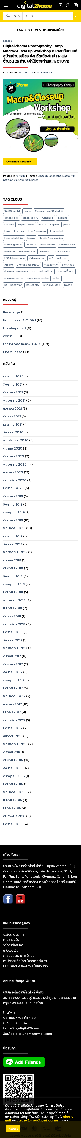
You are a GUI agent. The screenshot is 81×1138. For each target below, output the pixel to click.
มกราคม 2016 (13, 823)
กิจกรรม (7, 40)
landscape (55, 176)
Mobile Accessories (51, 238)
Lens (7, 231)
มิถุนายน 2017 (13, 688)
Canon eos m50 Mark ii (49, 211)
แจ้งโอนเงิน (10, 950)
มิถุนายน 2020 (13, 456)
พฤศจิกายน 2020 (15, 440)
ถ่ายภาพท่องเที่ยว (42, 271)
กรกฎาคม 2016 (14, 776)
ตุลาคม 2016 (12, 752)
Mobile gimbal (13, 245)
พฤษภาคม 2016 (14, 792)
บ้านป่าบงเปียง (22, 180)
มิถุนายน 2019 (13, 520)
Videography (37, 258)
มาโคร (34, 180)
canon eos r (11, 218)
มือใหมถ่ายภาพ (13, 285)
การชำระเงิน (11, 939)
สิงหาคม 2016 (13, 768)
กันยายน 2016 (13, 760)
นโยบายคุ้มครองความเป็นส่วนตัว (25, 966)
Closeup (43, 176)
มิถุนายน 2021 (13, 392)
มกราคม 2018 (13, 632)
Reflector (9, 251)
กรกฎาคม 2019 (14, 512)
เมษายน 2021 (12, 408)
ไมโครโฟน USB (51, 285)
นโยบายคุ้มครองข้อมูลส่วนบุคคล (37, 1120)
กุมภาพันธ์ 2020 (14, 480)
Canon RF (48, 218)
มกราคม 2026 (13, 376)
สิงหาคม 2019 (12, 504)
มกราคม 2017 (12, 728)
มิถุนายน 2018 (13, 592)
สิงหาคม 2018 (13, 576)
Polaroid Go (47, 245)
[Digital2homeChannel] (20, 902)
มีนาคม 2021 (12, 416)
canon (27, 211)
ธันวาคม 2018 (12, 544)
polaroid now (67, 245)
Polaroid (31, 245)
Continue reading (20, 161)
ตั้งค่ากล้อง (67, 265)
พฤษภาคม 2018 (14, 600)
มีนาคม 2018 (12, 616)
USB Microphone (14, 258)
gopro (66, 224)
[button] (5, 5)
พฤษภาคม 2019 (14, 528)
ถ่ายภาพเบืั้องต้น (65, 271)
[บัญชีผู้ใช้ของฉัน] (68, 5)
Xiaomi (8, 265)
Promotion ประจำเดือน (19, 320)
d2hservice (44, 72)
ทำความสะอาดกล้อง (38, 278)
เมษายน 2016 (12, 800)
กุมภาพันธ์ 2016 (14, 816)
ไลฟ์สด (68, 285)
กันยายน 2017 (13, 664)
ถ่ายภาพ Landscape (16, 271)
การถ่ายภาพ (51, 265)
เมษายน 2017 (12, 704)
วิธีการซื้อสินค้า (13, 944)
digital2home (26, 224)
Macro (66, 176)
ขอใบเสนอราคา (13, 934)
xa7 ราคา (62, 258)
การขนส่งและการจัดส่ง (18, 955)
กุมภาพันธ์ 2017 (14, 720)
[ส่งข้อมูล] (75, 16)
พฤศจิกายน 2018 (15, 552)
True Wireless (61, 251)
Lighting (19, 231)
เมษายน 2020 (13, 472)
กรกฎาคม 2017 (14, 680)
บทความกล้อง (12, 352)
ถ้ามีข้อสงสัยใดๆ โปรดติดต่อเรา (25, 960)
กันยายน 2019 (13, 496)
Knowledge (11, 312)
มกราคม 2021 (12, 424)
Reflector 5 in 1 (27, 251)
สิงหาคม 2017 (12, 672)
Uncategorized (14, 328)
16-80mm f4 (12, 211)
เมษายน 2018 (12, 608)
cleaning (63, 218)
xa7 (51, 258)
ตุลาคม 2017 (12, 656)
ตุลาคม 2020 (12, 448)
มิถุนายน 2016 (13, 783)
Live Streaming (37, 231)
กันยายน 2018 (13, 568)
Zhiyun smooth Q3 (28, 265)
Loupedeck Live (13, 238)
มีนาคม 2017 (12, 712)
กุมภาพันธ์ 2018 (14, 624)
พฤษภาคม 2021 (14, 400)
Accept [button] (13, 1129)
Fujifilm (54, 224)
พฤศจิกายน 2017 (15, 648)
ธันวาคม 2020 (13, 432)
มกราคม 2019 (12, 536)
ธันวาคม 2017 (12, 640)
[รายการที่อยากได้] (61, 5)
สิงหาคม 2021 (12, 384)
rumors (44, 251)
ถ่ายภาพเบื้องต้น (13, 278)
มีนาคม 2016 (12, 807)
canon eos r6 (30, 218)
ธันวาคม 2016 (12, 736)
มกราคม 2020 (13, 488)
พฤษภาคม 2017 (14, 696)
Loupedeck (57, 231)
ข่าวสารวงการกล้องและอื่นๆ (22, 344)
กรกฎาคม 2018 (14, 584)
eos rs (42, 224)
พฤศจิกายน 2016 (15, 743)
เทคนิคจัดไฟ (32, 285)
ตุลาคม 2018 (12, 560)
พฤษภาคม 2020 (15, 464)
